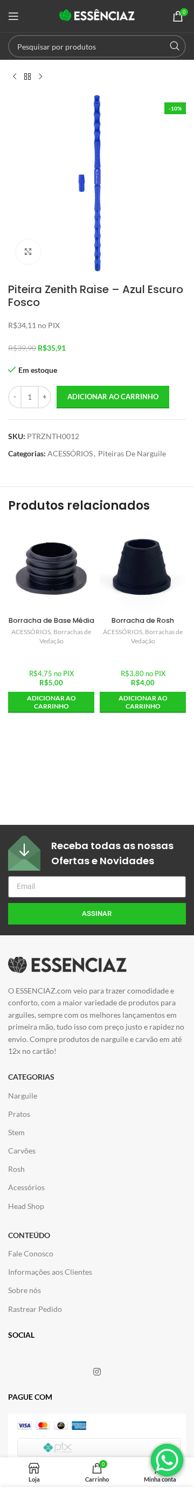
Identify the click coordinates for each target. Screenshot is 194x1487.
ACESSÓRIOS (70, 453)
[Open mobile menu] (13, 16)
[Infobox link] (97, 853)
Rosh (16, 1168)
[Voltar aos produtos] (27, 77)
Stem (16, 1132)
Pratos (19, 1113)
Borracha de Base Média (51, 620)
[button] (51, 702)
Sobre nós (24, 1290)
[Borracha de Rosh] (143, 568)
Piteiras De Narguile (132, 453)
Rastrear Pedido (35, 1309)
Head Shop (26, 1206)
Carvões (22, 1150)
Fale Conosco (30, 1253)
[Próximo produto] (40, 77)
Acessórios (26, 1187)
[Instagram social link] (96, 1372)
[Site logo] (97, 15)
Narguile (22, 1095)
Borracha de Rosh (143, 620)
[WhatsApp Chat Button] (167, 1460)
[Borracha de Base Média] (51, 568)
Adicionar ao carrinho (112, 396)
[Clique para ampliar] (28, 252)
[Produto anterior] (14, 77)
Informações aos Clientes (50, 1271)
